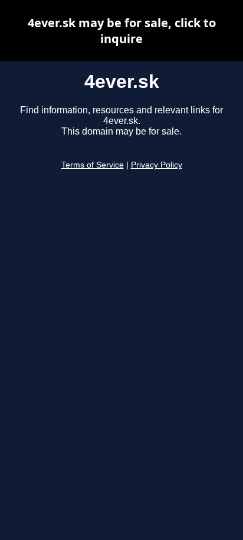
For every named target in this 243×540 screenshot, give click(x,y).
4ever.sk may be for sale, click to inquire (122, 31)
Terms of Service (92, 165)
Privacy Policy (156, 165)
